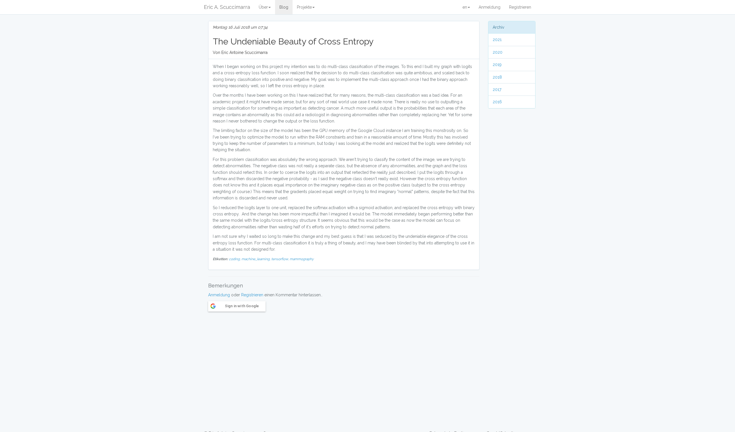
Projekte (304, 7)
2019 (497, 64)
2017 (497, 89)
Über (263, 7)
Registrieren (520, 7)
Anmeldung (489, 7)
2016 (497, 102)
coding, (235, 259)
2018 (497, 77)
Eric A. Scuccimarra (227, 7)
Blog (283, 7)
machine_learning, (256, 259)
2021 (497, 39)
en (465, 7)
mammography (302, 259)
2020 (497, 52)
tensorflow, (280, 259)
